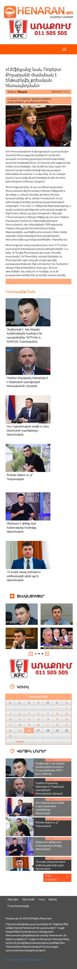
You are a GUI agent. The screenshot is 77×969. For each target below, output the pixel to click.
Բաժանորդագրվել (18, 905)
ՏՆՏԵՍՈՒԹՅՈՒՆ (16, 102)
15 (57, 719)
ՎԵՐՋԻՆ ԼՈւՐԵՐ (31, 750)
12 (28, 719)
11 (19, 719)
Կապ (41, 899)
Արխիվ (52, 899)
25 (19, 730)
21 (47, 724)
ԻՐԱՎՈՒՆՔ (24, 99)
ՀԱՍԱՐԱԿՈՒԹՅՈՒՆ (41, 99)
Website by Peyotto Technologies (25, 959)
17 (10, 724)
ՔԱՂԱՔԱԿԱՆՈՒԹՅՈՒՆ (37, 102)
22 (57, 724)
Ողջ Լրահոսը (51, 877)
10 (10, 719)
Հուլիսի (20, 741)
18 (19, 724)
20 (38, 724)
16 (66, 719)
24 (10, 730)
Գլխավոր (12, 899)
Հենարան (22, 91)
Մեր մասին (28, 899)
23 (66, 724)
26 (28, 730)
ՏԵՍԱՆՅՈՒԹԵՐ (30, 596)
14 (47, 719)
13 (38, 719)
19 (28, 724)
